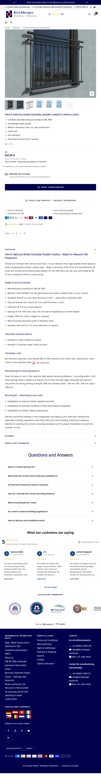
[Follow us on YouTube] (28, 730)
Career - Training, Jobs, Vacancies (15, 678)
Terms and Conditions (47, 640)
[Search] (11, 22)
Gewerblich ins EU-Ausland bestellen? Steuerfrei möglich (25, 166)
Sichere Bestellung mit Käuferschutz (68, 214)
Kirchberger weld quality (19, 123)
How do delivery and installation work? (26, 520)
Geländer (16, 27)
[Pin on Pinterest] (16, 233)
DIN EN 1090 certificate (15, 661)
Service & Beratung (15, 210)
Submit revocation (45, 663)
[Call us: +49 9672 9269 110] (90, 7)
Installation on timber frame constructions (28, 410)
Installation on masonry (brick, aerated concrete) (31, 401)
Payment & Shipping (46, 652)
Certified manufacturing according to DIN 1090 (30, 119)
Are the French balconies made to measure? (28, 485)
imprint (40, 655)
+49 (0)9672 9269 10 (81, 673)
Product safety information (17, 443)
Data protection (44, 644)
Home (7, 27)
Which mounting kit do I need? (22, 502)
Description (10, 249)
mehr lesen (8, 579)
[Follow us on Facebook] (8, 730)
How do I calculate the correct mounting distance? (31, 493)
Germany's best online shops (15, 667)
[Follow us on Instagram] (15, 730)
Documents (9, 436)
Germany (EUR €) (14, 748)
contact (40, 659)
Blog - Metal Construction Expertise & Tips (17, 644)
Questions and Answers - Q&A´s (17, 652)
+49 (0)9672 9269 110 (81, 646)
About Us (9, 657)
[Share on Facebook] (13, 233)
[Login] (89, 14)
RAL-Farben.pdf (42, 363)
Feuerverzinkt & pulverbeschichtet (36, 27)
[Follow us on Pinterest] (21, 730)
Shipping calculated (26, 161)
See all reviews (50, 587)
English (29, 748)
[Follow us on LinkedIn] (8, 737)
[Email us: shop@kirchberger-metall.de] (94, 7)
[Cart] (94, 14)
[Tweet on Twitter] (20, 233)
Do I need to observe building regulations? (28, 511)
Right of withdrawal (46, 648)
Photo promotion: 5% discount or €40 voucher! (17, 686)
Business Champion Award (17, 672)
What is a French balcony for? (21, 467)
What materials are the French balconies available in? (33, 476)
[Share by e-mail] (24, 233)
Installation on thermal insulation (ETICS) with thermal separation (39, 406)
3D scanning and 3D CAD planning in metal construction (16, 695)
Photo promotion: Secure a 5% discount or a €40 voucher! (51, 2)
